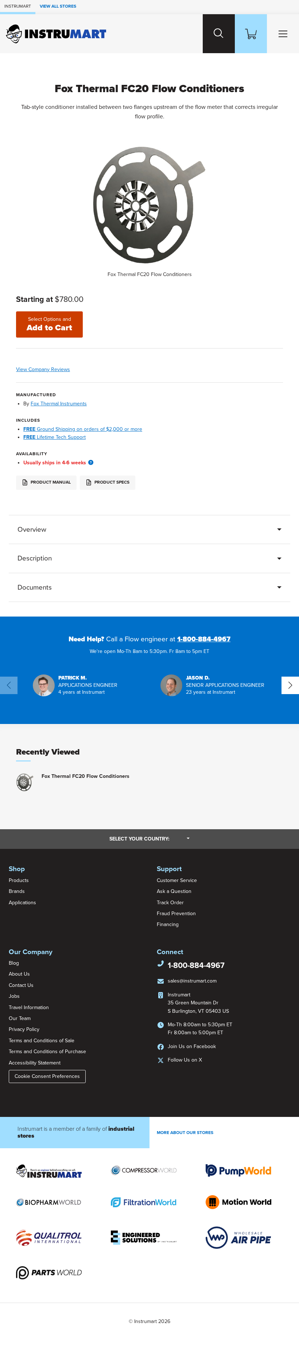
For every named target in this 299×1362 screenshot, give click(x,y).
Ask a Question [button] (174, 891)
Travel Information (29, 1007)
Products (19, 880)
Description (35, 558)
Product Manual (50, 482)
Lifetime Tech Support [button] (54, 437)
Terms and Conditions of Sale (41, 1041)
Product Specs (111, 482)
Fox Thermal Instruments (59, 404)
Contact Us (21, 985)
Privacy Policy (24, 1029)
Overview (32, 529)
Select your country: (149, 838)
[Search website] (219, 33)
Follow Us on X (185, 1060)
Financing (168, 924)
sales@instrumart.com (192, 981)
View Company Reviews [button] (58, 369)
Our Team (20, 1018)
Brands (17, 891)
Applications (22, 903)
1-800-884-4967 (203, 639)
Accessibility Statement (35, 1063)
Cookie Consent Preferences (47, 1076)
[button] (91, 463)
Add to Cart (49, 324)
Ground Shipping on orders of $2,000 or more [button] (82, 429)
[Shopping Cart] (251, 33)
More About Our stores (185, 1132)
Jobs (14, 996)
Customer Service (177, 880)
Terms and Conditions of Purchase (47, 1051)
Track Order (170, 903)
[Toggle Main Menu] (283, 33)
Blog (14, 963)
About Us (19, 974)
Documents (35, 587)
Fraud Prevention (176, 913)
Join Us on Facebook (192, 1046)
